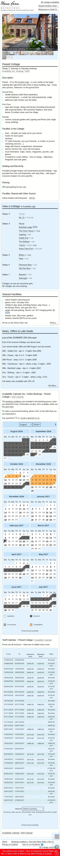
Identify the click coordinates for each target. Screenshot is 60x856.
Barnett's (22, 274)
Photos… (54, 323)
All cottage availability (50, 2)
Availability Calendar (43, 640)
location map (23, 82)
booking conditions (14, 401)
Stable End (23, 238)
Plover (21, 224)
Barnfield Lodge (25, 227)
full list (32, 198)
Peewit (22, 214)
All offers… (53, 386)
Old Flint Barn (25, 268)
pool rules (9, 407)
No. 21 (21, 217)
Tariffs (27, 71)
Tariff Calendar (17, 397)
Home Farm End (26, 249)
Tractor (22, 245)
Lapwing (22, 234)
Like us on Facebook (31, 844)
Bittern (21, 255)
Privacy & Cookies (10, 844)
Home (4, 842)
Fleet (21, 258)
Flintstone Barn (25, 265)
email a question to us (30, 418)
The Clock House (26, 231)
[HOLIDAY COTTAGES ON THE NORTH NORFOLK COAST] (10, 5)
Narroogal (23, 278)
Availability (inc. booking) (12, 71)
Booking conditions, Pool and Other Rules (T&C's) (33, 842)
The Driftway (24, 242)
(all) (33, 206)
